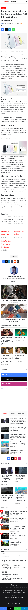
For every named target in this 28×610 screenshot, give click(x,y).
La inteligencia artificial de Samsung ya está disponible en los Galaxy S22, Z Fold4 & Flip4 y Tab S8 (7, 359)
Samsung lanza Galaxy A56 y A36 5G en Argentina (19, 233)
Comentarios (21, 413)
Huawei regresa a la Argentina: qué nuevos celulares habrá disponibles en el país (7, 340)
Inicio (3, 5)
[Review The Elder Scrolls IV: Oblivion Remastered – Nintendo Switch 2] (5, 451)
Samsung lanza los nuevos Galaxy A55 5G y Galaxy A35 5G (6, 233)
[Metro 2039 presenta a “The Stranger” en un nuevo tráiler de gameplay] (5, 429)
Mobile (7, 5)
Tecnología (7, 597)
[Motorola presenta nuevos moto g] (21, 332)
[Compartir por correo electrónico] (18, 261)
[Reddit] (15, 261)
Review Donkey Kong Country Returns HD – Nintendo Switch (16, 542)
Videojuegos (14, 597)
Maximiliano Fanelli (7, 23)
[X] (6, 261)
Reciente (5, 413)
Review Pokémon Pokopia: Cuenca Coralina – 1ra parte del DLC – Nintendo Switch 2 (18, 443)
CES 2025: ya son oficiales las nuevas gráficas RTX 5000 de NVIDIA (18, 535)
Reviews (21, 600)
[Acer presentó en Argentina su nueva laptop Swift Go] (5, 520)
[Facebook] (3, 261)
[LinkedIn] (9, 261)
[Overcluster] (10, 1)
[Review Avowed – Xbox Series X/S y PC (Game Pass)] (5, 514)
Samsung (14, 256)
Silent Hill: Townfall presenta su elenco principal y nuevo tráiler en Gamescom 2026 (18, 436)
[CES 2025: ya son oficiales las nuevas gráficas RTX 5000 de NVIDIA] (5, 536)
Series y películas (9, 600)
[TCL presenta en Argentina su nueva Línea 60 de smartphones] (21, 350)
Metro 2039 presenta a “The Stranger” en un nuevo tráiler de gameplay (18, 429)
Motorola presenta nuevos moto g (20, 338)
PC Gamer (20, 597)
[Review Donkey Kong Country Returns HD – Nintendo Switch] (5, 543)
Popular (13, 413)
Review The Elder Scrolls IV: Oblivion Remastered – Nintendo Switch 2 (18, 450)
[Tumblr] (12, 261)
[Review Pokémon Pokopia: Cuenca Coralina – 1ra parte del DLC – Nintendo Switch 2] (5, 444)
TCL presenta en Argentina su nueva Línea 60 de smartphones (20, 358)
